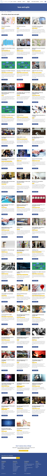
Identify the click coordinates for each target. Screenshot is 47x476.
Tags (5, 11)
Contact (41, 1)
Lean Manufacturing (15, 467)
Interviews (33, 95)
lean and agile (9, 11)
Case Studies (3, 466)
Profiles (39, 95)
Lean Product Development (16, 466)
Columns (2, 207)
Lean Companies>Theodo (10, 72)
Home (12, 1)
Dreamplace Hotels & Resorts (28, 465)
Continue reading (4, 57)
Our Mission (37, 466)
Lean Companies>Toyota (41, 295)
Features (18, 28)
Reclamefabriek (28, 473)
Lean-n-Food (14, 465)
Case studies (33, 72)
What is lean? (28, 1)
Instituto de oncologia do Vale (28, 467)
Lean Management (21, 295)
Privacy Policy (14, 473)
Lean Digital (3, 28)
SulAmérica (25, 468)
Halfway (25, 466)
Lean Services (40, 72)
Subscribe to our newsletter (23, 450)
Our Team (37, 465)
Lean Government (15, 468)
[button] (15, 2)
